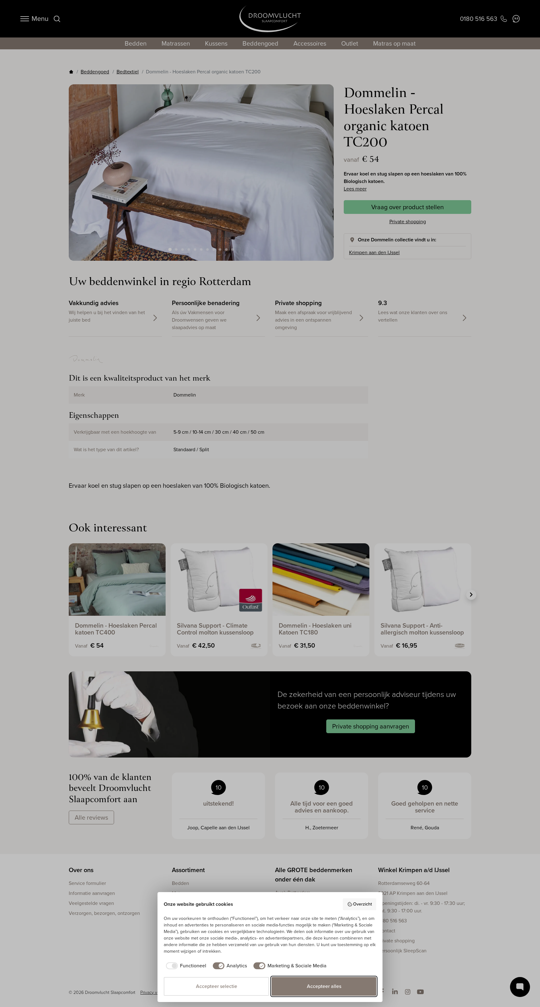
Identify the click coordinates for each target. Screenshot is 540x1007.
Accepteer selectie (216, 986)
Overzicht (362, 904)
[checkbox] (185, 966)
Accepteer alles (324, 986)
